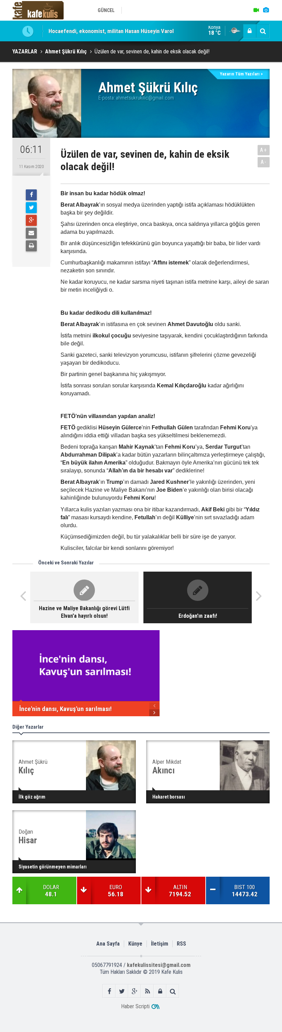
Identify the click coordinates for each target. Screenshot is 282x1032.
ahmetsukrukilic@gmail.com (145, 98)
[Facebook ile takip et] (109, 991)
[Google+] (31, 220)
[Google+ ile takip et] (134, 991)
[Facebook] (31, 194)
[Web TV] (256, 10)
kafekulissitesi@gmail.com (159, 965)
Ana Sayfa (108, 943)
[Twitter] (31, 207)
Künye (135, 943)
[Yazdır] (31, 245)
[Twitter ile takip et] (122, 991)
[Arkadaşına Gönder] (31, 233)
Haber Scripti (135, 1006)
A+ (263, 150)
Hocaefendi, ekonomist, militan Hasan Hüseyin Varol (111, 31)
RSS (181, 943)
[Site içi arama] (262, 31)
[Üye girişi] (249, 31)
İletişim (159, 943)
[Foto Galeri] (266, 10)
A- (264, 162)
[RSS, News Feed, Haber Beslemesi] (147, 991)
